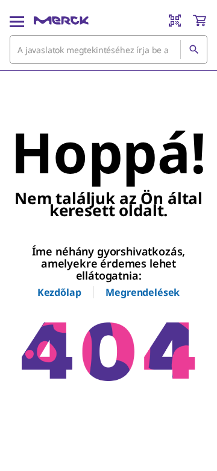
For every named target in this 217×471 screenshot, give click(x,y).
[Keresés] (193, 49)
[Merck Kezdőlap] (61, 20)
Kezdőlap (59, 292)
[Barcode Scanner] (175, 20)
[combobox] (108, 49)
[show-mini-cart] (199, 20)
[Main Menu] (17, 20)
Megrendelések (142, 292)
